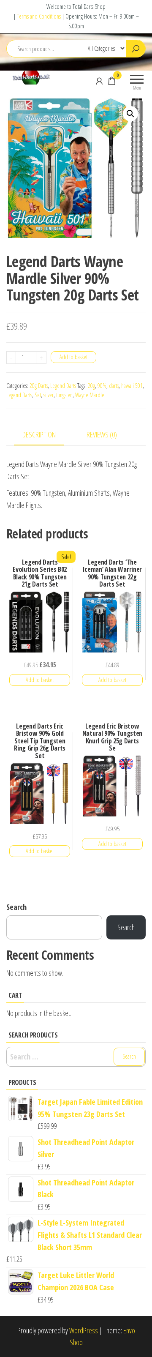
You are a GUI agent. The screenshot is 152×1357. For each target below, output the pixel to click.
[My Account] (99, 80)
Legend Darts (63, 386)
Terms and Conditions (39, 16)
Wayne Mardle (89, 395)
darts (114, 386)
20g (91, 386)
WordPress (83, 1330)
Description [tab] (39, 434)
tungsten (64, 395)
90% (102, 386)
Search (16, 907)
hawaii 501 (132, 386)
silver (48, 395)
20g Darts (39, 386)
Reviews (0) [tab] (102, 434)
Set (38, 395)
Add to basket (73, 357)
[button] (130, 113)
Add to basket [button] (40, 680)
